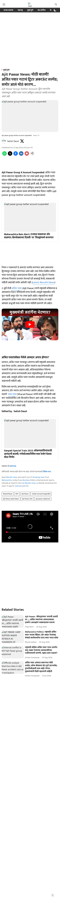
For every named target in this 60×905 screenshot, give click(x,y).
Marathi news (11, 477)
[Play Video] (30, 324)
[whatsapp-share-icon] (4, 155)
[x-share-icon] (10, 155)
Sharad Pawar (7, 493)
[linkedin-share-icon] (21, 155)
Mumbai (25, 480)
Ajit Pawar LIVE (27, 498)
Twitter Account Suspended (41, 493)
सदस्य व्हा (12, 466)
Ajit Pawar (25, 493)
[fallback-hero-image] (13, 621)
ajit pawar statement (43, 498)
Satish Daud (13, 141)
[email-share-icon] (27, 155)
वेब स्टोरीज (41, 10)
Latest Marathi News (44, 282)
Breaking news (39, 477)
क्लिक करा (47, 471)
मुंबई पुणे (30, 10)
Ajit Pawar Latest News (11, 498)
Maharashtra (7, 480)
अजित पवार (17, 288)
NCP (16, 493)
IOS (27, 486)
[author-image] (4, 141)
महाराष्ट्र (20, 10)
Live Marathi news (28, 483)
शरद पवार (12, 394)
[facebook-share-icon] (15, 155)
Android (18, 486)
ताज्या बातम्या (8, 10)
